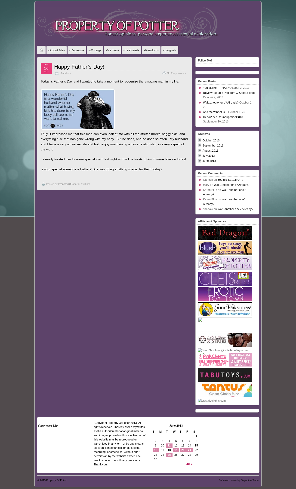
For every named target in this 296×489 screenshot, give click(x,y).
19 (176, 450)
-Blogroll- (169, 50)
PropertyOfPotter (67, 184)
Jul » (189, 464)
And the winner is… (215, 112)
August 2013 (211, 150)
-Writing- (95, 50)
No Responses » (176, 73)
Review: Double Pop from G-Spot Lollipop (229, 93)
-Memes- (112, 50)
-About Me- (56, 50)
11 (169, 445)
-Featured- (131, 50)
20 (183, 450)
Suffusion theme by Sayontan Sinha (239, 480)
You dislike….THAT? (216, 87)
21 (189, 450)
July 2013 (209, 155)
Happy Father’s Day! (79, 67)
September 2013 (213, 145)
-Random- (151, 50)
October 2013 (211, 140)
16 (155, 450)
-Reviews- (76, 50)
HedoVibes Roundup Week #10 (223, 117)
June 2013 (209, 160)
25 (169, 454)
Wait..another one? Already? (221, 102)
